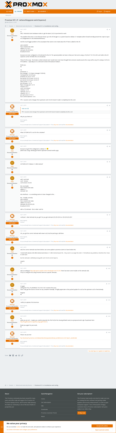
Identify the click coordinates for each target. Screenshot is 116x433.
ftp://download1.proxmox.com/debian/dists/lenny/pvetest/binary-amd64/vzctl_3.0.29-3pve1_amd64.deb (48, 338)
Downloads (44, 409)
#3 (109, 130)
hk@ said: (24, 108)
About (43, 416)
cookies (18, 427)
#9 (109, 247)
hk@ (7, 22)
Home (43, 399)
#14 (109, 332)
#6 (109, 177)
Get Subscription (46, 402)
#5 (109, 162)
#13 (109, 316)
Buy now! (82, 413)
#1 (109, 29)
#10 (109, 268)
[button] (35, 11)
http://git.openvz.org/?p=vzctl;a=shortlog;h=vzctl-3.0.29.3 (45, 270)
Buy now (56, 124)
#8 (109, 231)
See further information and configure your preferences (22, 429)
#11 (109, 284)
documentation (69, 124)
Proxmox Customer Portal (49, 413)
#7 (109, 215)
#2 (109, 105)
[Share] (107, 29)
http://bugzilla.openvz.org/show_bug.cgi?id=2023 (33, 322)
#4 (109, 146)
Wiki (42, 406)
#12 (109, 300)
